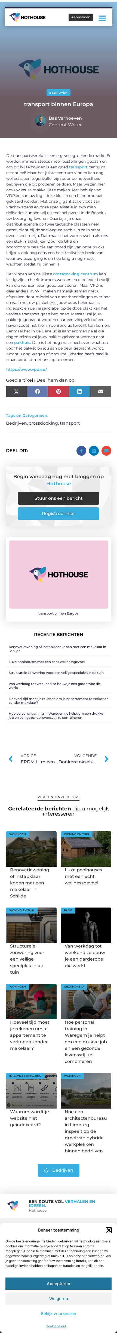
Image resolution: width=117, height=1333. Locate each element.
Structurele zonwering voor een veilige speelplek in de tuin (56, 673)
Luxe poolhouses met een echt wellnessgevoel (47, 662)
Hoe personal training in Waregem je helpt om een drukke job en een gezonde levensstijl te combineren (56, 715)
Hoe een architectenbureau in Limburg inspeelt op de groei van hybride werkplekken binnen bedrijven (86, 1131)
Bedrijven (58, 92)
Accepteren (58, 1283)
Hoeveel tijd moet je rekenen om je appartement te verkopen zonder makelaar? (59, 701)
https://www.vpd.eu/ (26, 369)
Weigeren (58, 1298)
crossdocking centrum (75, 273)
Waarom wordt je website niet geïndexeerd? (29, 1118)
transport (78, 167)
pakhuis (22, 342)
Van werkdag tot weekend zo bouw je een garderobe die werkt (55, 686)
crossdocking (43, 423)
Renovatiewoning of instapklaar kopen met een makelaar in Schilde (57, 649)
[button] (109, 1230)
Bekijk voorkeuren (58, 1313)
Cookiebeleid (56, 1326)
